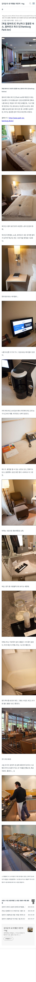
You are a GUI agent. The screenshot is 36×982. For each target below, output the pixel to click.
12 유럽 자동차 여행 (8, 20)
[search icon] (30, 3)
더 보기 (33, 902)
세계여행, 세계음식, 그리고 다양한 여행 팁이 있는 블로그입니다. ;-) (14, 934)
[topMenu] (34, 3)
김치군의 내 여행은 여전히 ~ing (13, 3)
